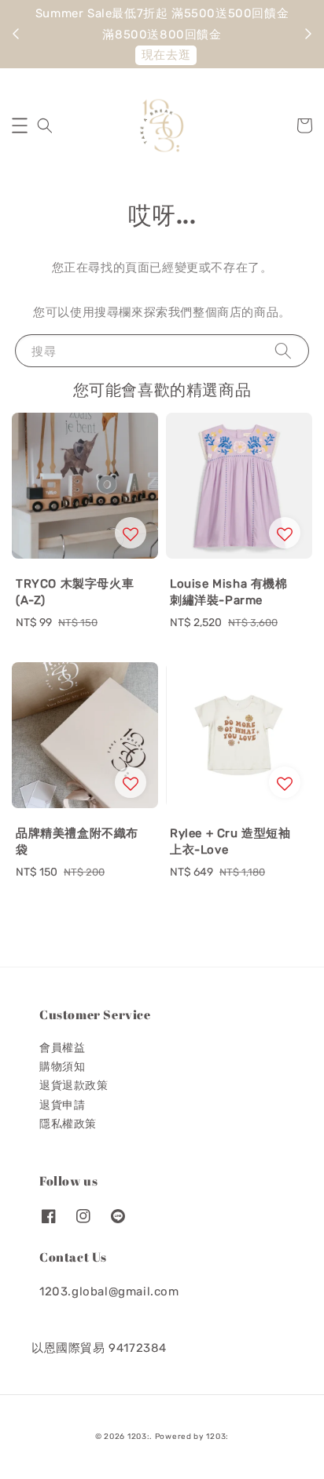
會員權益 (62, 1048)
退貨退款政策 (74, 1085)
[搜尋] (283, 350)
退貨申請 (62, 1105)
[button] (19, 125)
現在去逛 (166, 55)
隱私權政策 (68, 1124)
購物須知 (62, 1066)
